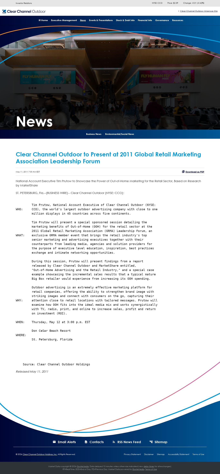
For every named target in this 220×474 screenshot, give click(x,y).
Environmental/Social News (119, 134)
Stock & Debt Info (125, 20)
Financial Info (145, 20)
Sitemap (161, 442)
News (83, 20)
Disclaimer (149, 454)
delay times (149, 466)
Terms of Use (198, 454)
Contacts (97, 442)
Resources (177, 20)
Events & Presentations (101, 20)
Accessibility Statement (178, 454)
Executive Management (64, 20)
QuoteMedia (83, 466)
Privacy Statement (132, 454)
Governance (162, 20)
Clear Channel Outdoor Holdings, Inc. (40, 454)
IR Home (43, 20)
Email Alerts (67, 442)
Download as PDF (195, 171)
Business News (93, 134)
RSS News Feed (129, 442)
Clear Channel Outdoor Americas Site (199, 11)
